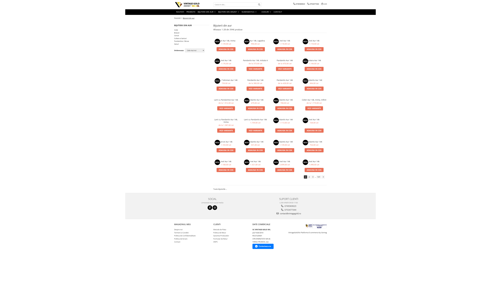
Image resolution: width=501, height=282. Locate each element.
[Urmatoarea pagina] (323, 177)
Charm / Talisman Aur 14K (226, 80)
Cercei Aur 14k (226, 141)
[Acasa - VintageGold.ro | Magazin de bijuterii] (187, 4)
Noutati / (178, 18)
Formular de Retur (220, 239)
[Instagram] (215, 207)
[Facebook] (210, 207)
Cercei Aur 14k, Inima (226, 40)
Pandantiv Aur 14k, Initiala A (255, 60)
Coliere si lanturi (180, 38)
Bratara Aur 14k (314, 60)
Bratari (176, 33)
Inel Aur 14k (285, 40)
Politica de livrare (180, 239)
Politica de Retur (219, 232)
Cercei (176, 35)
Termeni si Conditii (181, 232)
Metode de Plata (219, 229)
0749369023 (290, 206)
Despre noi (178, 229)
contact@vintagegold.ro (290, 213)
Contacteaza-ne (265, 246)
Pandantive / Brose (181, 41)
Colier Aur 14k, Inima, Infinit (314, 100)
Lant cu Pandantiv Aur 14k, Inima (226, 120)
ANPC (215, 242)
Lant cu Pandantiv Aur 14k (255, 119)
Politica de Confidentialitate (185, 235)
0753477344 (290, 209)
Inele (176, 30)
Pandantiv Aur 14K (285, 60)
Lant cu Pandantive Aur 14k (226, 100)
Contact (177, 242)
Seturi (176, 44)
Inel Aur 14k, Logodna (255, 40)
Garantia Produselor (221, 235)
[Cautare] (259, 4)
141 (318, 177)
